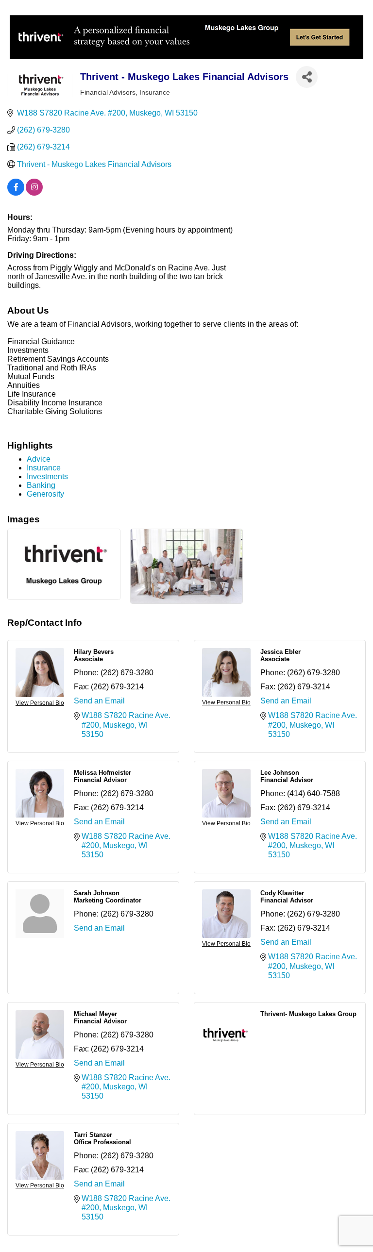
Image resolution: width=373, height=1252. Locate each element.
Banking (41, 485)
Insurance (44, 468)
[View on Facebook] (15, 193)
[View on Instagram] (34, 193)
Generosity (45, 494)
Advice (39, 459)
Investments (47, 476)
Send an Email (99, 701)
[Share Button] (307, 77)
